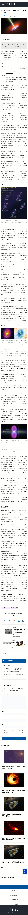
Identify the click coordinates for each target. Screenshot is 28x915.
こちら (16, 600)
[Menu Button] (3, 4)
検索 (2, 868)
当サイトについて (14, 895)
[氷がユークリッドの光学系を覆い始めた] (14, 846)
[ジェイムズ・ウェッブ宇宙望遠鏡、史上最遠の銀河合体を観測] (14, 822)
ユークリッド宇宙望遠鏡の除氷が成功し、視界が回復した (13, 815)
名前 (4, 711)
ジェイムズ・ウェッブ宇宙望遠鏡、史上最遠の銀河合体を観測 (13, 839)
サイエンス (22, 16)
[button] (5, 621)
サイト (3, 724)
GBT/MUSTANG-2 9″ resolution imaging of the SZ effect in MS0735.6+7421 (16, 71)
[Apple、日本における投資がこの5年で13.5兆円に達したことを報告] (19, 642)
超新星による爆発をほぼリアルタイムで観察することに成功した (13, 767)
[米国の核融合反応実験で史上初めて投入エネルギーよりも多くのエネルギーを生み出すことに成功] (8, 630)
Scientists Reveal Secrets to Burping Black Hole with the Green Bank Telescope (16, 79)
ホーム (2, 39)
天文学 (12, 607)
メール (4, 718)
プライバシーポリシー (14, 904)
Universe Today (4, 596)
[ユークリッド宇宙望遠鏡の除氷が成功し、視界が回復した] (14, 798)
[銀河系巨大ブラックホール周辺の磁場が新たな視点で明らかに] (14, 774)
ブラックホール (4, 51)
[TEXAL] (11, 4)
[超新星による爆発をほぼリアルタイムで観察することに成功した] (14, 750)
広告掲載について (14, 899)
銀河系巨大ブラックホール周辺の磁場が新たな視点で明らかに (13, 791)
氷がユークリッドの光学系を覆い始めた (13, 862)
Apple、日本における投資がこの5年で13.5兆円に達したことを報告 (9, 643)
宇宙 (17, 607)
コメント (5, 694)
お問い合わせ (14, 891)
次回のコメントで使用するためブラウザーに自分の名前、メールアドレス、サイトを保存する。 (15, 733)
